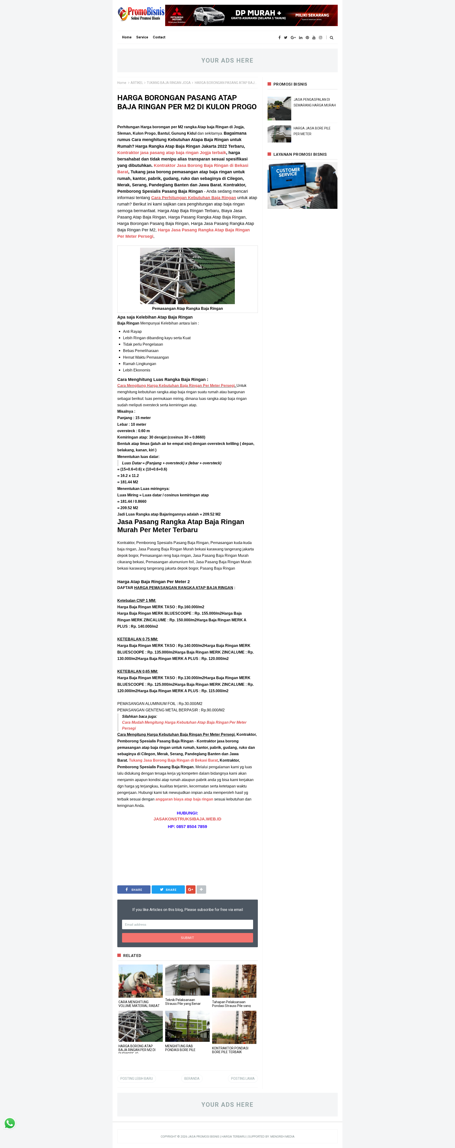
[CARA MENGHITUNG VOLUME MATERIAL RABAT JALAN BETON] (140, 981)
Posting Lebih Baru (136, 1078)
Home (121, 83)
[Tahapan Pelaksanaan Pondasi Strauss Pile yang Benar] (234, 981)
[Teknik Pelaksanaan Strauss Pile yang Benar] (187, 980)
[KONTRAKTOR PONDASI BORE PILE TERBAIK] (234, 1027)
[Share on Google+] (191, 889)
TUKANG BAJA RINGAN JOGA (169, 83)
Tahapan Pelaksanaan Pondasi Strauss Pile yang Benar (231, 1005)
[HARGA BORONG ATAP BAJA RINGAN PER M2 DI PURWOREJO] (140, 1026)
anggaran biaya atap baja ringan (184, 799)
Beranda (192, 1078)
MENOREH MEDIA (282, 1136)
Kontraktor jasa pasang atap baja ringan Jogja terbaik (171, 152)
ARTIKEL (137, 83)
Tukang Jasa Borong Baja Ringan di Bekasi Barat (173, 760)
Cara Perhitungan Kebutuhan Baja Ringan (193, 197)
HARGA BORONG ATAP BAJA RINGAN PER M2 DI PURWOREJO (136, 1050)
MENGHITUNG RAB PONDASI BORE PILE (180, 1048)
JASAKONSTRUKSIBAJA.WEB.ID (187, 819)
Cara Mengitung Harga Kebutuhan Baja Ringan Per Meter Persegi (176, 386)
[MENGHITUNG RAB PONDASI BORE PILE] (187, 1026)
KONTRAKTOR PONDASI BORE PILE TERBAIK (230, 1050)
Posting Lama (243, 1078)
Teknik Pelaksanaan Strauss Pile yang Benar (183, 1002)
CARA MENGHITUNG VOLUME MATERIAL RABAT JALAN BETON (139, 1005)
